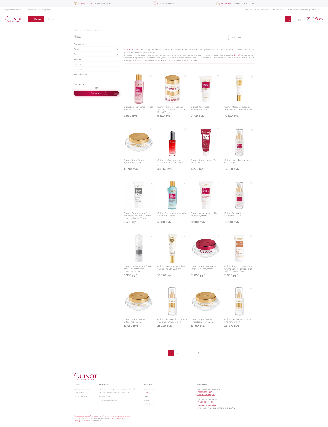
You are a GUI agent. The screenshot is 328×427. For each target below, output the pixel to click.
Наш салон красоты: (297, 9)
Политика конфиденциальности (117, 416)
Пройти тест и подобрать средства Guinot (117, 389)
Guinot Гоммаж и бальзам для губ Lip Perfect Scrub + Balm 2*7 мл (171, 109)
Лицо (88, 30)
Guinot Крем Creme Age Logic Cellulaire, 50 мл (203, 267)
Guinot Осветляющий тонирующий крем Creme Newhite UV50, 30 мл (138, 215)
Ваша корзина (105, 396)
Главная (77, 30)
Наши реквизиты (81, 421)
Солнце (77, 59)
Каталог (38, 19)
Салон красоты (45, 9)
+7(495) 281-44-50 (315, 9)
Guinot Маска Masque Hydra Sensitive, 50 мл (205, 214)
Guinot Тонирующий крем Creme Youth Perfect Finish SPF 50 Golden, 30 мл (238, 268)
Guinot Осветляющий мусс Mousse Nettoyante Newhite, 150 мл (138, 268)
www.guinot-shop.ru (206, 395)
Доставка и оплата (14, 9)
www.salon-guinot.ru (206, 405)
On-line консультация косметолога (114, 393)
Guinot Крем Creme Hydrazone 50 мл (134, 161)
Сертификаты (80, 74)
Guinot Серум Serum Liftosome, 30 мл (235, 214)
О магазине (30, 9)
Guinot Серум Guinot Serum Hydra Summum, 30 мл (172, 320)
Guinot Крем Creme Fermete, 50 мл (201, 108)
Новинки (78, 69)
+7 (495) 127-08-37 (276, 9)
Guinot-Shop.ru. (116, 418)
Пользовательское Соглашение (87, 416)
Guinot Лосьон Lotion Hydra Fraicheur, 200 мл (171, 214)
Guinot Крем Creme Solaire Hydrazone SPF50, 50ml (171, 267)
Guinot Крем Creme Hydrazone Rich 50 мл (202, 320)
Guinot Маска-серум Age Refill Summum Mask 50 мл (238, 108)
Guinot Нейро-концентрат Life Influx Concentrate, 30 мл (171, 162)
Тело (76, 54)
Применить (96, 93)
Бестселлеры (80, 44)
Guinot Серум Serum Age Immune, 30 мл (237, 320)
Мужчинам (79, 64)
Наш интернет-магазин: (256, 9)
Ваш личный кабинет (108, 400)
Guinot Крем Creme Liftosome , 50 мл (134, 320)
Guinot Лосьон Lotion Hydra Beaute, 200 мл (138, 108)
